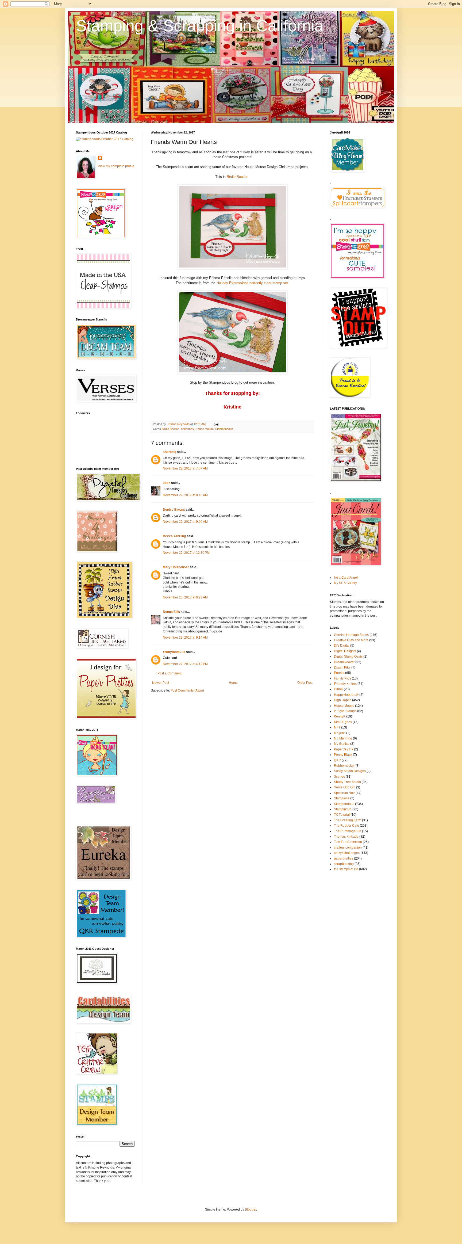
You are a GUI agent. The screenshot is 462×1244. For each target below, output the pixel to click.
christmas (187, 428)
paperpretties (343, 858)
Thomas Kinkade (346, 836)
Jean (166, 483)
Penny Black (343, 755)
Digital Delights (345, 651)
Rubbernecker (344, 766)
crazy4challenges (347, 853)
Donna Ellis (171, 612)
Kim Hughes (343, 722)
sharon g (169, 452)
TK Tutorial (342, 814)
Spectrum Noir (344, 793)
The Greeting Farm (347, 820)
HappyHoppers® (346, 695)
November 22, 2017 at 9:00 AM (185, 522)
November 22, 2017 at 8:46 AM (185, 495)
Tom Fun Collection (348, 842)
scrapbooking (344, 864)
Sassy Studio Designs (350, 771)
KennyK (339, 716)
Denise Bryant (174, 510)
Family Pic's (342, 678)
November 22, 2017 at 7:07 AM (185, 468)
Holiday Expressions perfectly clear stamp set (252, 283)
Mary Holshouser (176, 567)
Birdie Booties (237, 177)
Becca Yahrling (174, 536)
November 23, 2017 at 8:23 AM (185, 597)
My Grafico (341, 744)
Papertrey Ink (343, 749)
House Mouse (204, 428)
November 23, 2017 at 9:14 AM (185, 637)
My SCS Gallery (345, 583)
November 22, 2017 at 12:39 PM (186, 553)
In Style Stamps (345, 711)
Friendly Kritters (345, 684)
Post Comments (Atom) (187, 690)
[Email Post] (215, 424)
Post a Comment (169, 673)
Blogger (250, 1209)
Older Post (305, 683)
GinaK (338, 689)
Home (233, 683)
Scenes (339, 777)
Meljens (339, 733)
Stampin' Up (343, 809)
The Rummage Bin (347, 831)
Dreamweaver (344, 662)
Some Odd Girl (344, 787)
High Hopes (342, 700)
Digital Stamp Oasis (348, 656)
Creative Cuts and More (351, 640)
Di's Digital (341, 645)
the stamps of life (346, 869)
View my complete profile (116, 166)
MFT (337, 727)
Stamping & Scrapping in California (199, 26)
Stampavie (341, 798)
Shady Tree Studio (347, 782)
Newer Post (160, 683)
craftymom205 (174, 652)
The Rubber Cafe (346, 825)
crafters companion (348, 847)
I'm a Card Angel (346, 577)
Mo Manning (343, 738)
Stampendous (224, 428)
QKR (337, 760)
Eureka (339, 673)
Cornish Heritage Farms (351, 635)
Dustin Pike (342, 667)
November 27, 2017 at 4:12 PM (185, 664)
